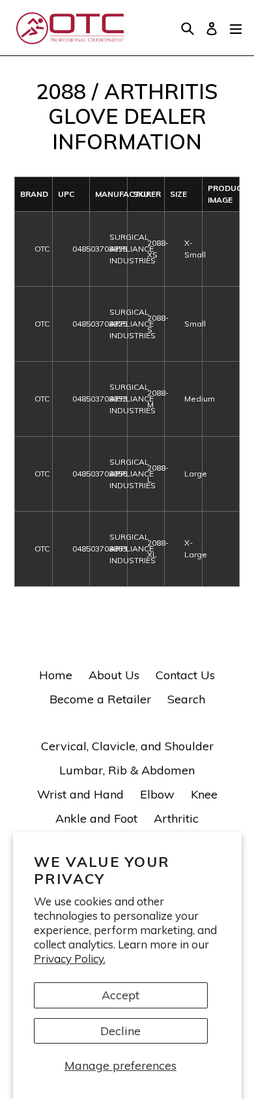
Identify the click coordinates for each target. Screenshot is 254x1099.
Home (55, 674)
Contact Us (185, 674)
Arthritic (176, 818)
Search (186, 699)
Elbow (157, 794)
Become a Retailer (100, 699)
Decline (120, 1030)
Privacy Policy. (70, 958)
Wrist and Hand (80, 794)
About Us (114, 674)
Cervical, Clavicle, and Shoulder (127, 746)
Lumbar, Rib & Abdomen (127, 770)
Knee (204, 794)
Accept (120, 995)
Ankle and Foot (96, 818)
